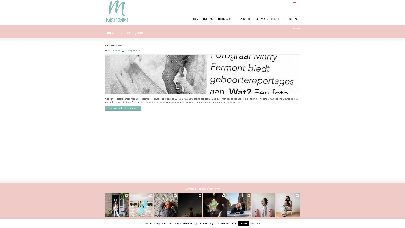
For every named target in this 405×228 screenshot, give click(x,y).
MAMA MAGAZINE (114, 45)
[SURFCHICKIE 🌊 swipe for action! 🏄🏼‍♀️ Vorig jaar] (141, 205)
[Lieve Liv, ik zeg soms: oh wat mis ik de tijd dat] (263, 205)
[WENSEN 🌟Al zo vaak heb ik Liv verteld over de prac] (190, 205)
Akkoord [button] (243, 223)
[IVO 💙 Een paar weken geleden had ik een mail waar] (166, 205)
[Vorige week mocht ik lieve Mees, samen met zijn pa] (215, 205)
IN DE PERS (114, 50)
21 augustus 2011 (134, 50)
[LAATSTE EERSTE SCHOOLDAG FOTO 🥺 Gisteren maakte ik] (117, 205)
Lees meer (255, 223)
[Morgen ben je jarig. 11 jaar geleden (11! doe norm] (288, 205)
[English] (294, 2)
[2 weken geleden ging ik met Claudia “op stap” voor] (239, 205)
